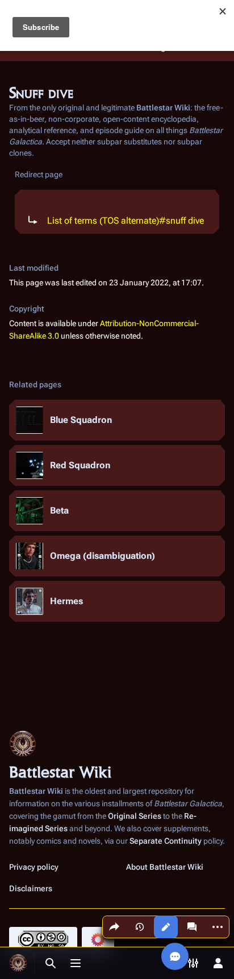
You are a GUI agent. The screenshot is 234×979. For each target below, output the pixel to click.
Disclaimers (30, 888)
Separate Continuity (165, 840)
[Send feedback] (175, 956)
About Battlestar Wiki (164, 866)
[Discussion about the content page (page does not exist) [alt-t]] (192, 927)
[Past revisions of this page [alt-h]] (140, 927)
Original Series (134, 815)
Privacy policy (33, 866)
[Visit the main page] (18, 963)
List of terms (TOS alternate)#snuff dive (125, 220)
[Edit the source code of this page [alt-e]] (166, 927)
